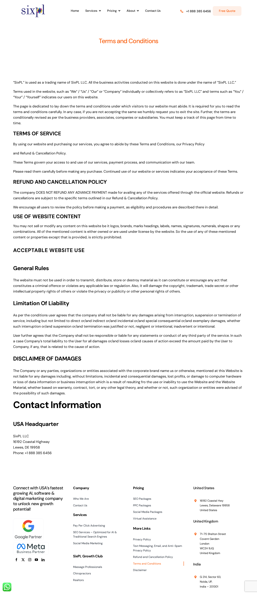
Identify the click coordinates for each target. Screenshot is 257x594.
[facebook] (16, 559)
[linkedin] (43, 559)
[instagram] (29, 559)
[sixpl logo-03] (33, 5)
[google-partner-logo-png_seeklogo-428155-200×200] (28, 520)
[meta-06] (30, 544)
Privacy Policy (193, 144)
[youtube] (36, 559)
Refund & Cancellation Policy (43, 153)
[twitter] (23, 559)
